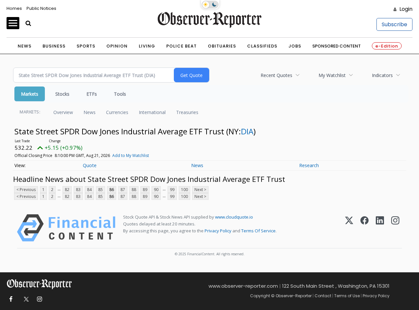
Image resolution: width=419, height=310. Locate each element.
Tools (120, 94)
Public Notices (41, 8)
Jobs (294, 46)
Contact (323, 296)
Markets (29, 94)
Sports (86, 46)
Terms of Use (347, 296)
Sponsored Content (336, 46)
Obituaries (222, 46)
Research (309, 165)
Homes (14, 8)
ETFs (91, 94)
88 (134, 189)
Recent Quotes (276, 75)
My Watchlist (332, 75)
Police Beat (181, 46)
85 (100, 189)
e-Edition (386, 46)
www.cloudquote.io (234, 217)
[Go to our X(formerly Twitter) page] (25, 299)
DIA (247, 131)
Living (147, 46)
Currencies (117, 112)
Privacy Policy (218, 231)
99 (172, 189)
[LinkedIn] (380, 228)
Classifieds (262, 46)
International (152, 112)
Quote (90, 165)
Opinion (117, 46)
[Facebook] (364, 228)
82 (67, 189)
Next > (200, 189)
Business (54, 46)
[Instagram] (395, 228)
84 (89, 189)
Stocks (62, 94)
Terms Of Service (258, 231)
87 (122, 189)
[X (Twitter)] (349, 228)
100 (184, 189)
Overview (63, 112)
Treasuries (187, 112)
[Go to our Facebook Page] (11, 299)
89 (145, 189)
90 (156, 189)
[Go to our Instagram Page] (39, 299)
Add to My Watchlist (130, 155)
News (24, 46)
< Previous (26, 189)
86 (111, 189)
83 (78, 189)
